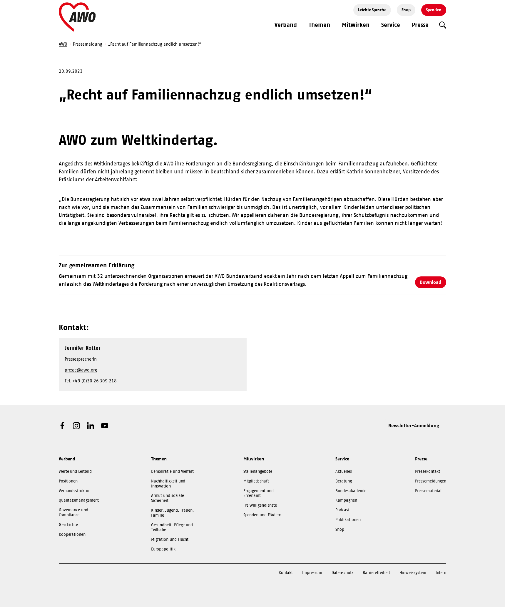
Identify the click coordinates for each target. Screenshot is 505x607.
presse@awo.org (81, 369)
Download (431, 282)
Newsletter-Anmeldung (413, 425)
